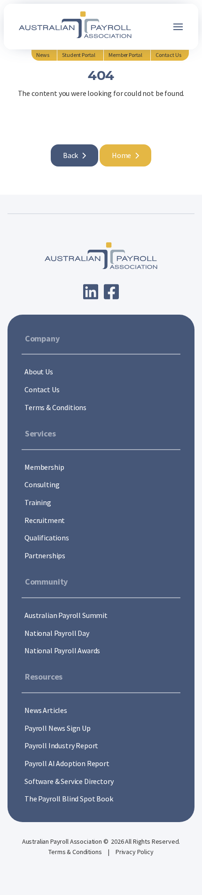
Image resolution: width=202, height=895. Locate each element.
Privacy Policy (135, 851)
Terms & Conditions (75, 851)
